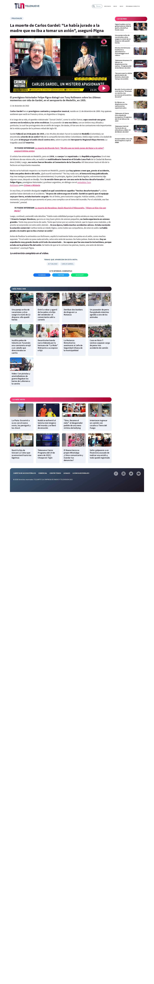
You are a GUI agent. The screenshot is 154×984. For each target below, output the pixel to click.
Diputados (107, 6)
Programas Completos (133, 6)
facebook (42, 275)
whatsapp (80, 275)
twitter (61, 275)
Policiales (17, 18)
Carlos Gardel (68, 264)
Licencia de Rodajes (81, 473)
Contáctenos (55, 473)
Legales (66, 473)
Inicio (115, 6)
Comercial (42, 473)
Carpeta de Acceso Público (24, 473)
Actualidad (52, 264)
